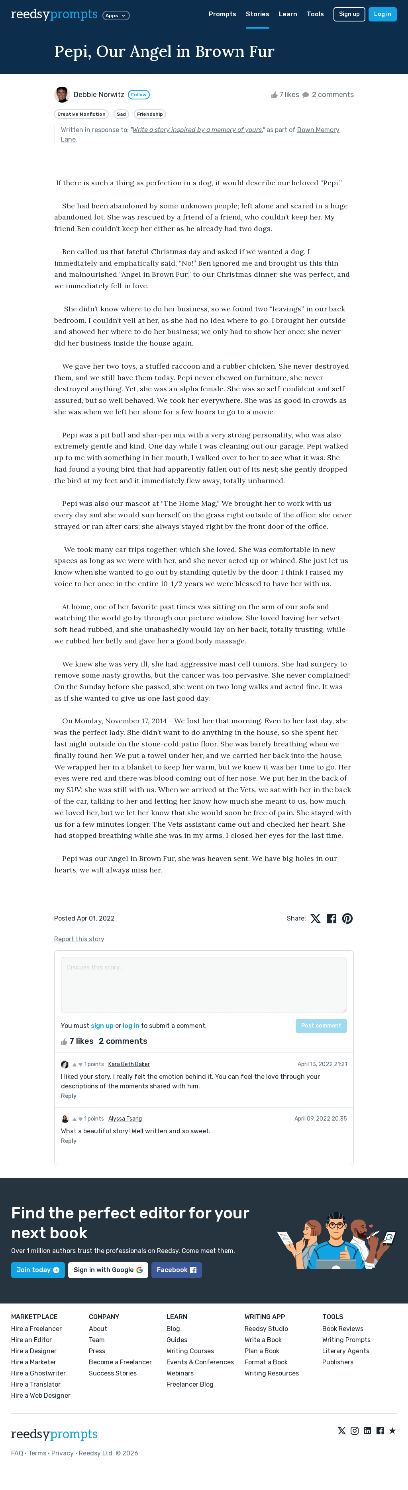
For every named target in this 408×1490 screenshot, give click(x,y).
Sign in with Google (104, 1270)
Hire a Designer (34, 1351)
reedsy (54, 14)
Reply (68, 1096)
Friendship (150, 114)
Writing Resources (272, 1373)
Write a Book (263, 1340)
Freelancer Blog (190, 1384)
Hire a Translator (36, 1384)
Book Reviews (342, 1329)
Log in (382, 14)
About (98, 1329)
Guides (177, 1340)
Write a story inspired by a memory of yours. (198, 130)
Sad (121, 114)
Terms (37, 1453)
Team (97, 1340)
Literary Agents (345, 1351)
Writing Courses (190, 1351)
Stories (257, 14)
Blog (173, 1329)
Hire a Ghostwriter (38, 1373)
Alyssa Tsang (125, 1118)
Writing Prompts (346, 1340)
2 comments (332, 94)
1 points (93, 1064)
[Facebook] (380, 1431)
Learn (288, 14)
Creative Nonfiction (81, 114)
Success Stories (113, 1373)
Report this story (79, 939)
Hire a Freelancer (36, 1329)
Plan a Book (262, 1351)
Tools (315, 14)
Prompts (222, 14)
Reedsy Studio (266, 1329)
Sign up (349, 14)
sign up (102, 1026)
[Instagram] (354, 1431)
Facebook (172, 1270)
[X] (342, 1431)
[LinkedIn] (367, 1431)
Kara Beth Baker (129, 1064)
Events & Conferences (200, 1362)
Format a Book (266, 1362)
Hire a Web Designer (41, 1395)
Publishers (337, 1362)
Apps (112, 15)
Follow (139, 94)
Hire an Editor (31, 1340)
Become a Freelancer (120, 1362)
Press (97, 1351)
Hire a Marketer (33, 1362)
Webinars (180, 1373)
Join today (34, 1270)
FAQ (17, 1453)
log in (131, 1026)
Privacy (62, 1453)
